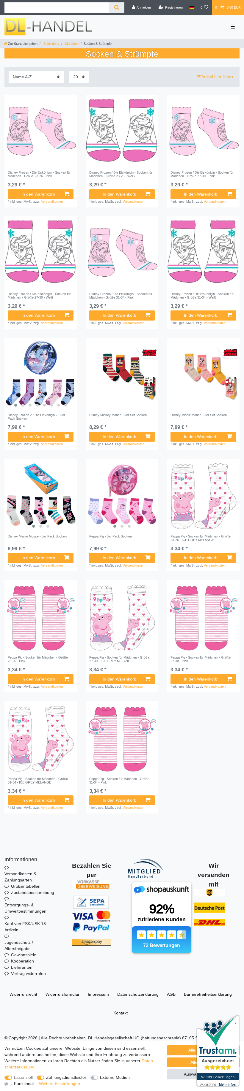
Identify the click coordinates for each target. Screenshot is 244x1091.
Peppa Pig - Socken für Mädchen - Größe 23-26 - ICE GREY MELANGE (201, 538)
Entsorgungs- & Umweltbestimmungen (25, 908)
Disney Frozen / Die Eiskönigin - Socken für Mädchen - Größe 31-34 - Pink (120, 295)
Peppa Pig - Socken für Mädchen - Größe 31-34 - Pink (119, 780)
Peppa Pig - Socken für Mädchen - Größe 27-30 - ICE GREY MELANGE (119, 659)
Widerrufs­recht (23, 994)
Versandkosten (52, 201)
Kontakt (120, 1013)
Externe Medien (115, 1077)
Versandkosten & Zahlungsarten (20, 876)
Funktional (24, 1083)
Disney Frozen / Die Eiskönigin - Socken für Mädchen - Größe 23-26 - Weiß (120, 174)
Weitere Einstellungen (59, 1083)
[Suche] (116, 7)
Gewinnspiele (23, 954)
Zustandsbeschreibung (32, 892)
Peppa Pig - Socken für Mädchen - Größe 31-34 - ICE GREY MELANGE (38, 780)
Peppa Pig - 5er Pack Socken (110, 536)
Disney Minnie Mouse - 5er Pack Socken (37, 536)
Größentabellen (25, 886)
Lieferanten (21, 967)
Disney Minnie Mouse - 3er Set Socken (199, 415)
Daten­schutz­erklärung (138, 994)
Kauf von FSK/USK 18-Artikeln (25, 926)
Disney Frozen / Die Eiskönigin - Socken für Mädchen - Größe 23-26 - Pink (39, 174)
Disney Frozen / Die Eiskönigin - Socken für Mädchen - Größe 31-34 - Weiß (202, 295)
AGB (171, 994)
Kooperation (22, 961)
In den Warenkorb (38, 194)
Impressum (98, 994)
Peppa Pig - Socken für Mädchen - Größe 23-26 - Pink (38, 659)
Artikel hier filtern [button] (217, 76)
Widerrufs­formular (62, 994)
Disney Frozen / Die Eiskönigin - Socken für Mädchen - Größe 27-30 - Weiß (39, 295)
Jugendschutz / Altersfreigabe (18, 945)
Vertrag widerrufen (28, 973)
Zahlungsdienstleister (66, 1077)
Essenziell (23, 1077)
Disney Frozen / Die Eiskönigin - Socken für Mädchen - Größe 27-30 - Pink (202, 174)
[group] (40, 374)
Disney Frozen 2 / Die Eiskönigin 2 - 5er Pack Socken (36, 416)
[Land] (191, 7)
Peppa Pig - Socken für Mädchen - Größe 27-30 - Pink (201, 659)
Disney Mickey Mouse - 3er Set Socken (118, 415)
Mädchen (71, 43)
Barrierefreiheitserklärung (208, 994)
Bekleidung (51, 43)
